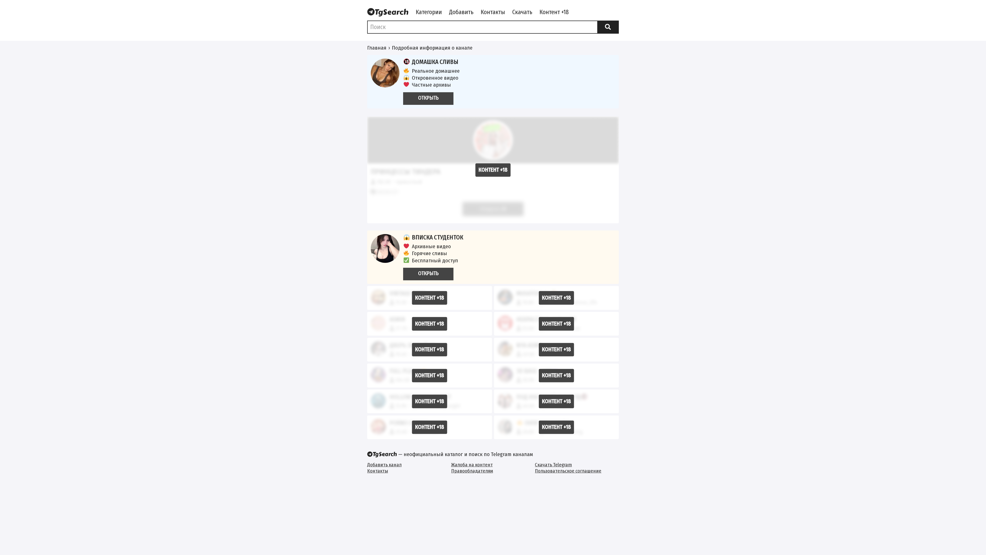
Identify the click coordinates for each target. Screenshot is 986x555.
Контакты (493, 12)
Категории (429, 12)
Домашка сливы (435, 62)
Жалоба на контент (472, 465)
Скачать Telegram (553, 465)
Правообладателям (472, 471)
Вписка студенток (437, 237)
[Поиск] (608, 27)
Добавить (461, 12)
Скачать (522, 12)
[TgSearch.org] (388, 12)
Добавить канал (384, 465)
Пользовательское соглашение (568, 471)
